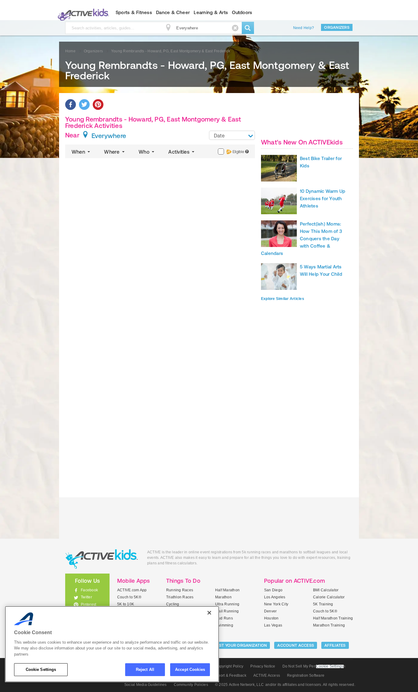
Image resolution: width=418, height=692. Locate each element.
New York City (276, 604)
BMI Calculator (325, 590)
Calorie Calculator (329, 597)
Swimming (224, 625)
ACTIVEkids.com (82, 12)
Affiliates (335, 645)
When (79, 152)
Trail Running (227, 611)
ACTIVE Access (266, 675)
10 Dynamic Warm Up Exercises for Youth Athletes (322, 198)
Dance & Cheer (173, 12)
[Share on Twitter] (84, 104)
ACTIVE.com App (132, 590)
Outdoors (242, 12)
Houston (271, 618)
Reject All (145, 669)
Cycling (172, 604)
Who (145, 152)
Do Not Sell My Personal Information (313, 666)
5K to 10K (125, 604)
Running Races (179, 590)
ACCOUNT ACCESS (295, 645)
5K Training (323, 604)
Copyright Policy (229, 666)
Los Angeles (275, 597)
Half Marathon (227, 590)
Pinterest (88, 604)
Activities (179, 152)
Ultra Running (227, 604)
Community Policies (191, 685)
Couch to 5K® (129, 597)
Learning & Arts (211, 12)
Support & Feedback (228, 675)
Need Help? (303, 28)
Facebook (89, 590)
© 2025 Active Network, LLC (239, 685)
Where (112, 152)
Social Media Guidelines (145, 685)
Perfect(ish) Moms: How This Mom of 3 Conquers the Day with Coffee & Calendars (301, 238)
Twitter (86, 597)
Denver (270, 611)
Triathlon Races (180, 597)
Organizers (336, 27)
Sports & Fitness (134, 12)
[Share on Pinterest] (98, 104)
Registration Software (305, 675)
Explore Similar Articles (282, 299)
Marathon (223, 597)
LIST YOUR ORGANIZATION (241, 645)
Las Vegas (273, 625)
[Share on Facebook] (70, 104)
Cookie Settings (41, 669)
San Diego (273, 590)
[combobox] (232, 135)
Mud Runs (224, 618)
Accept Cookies (190, 669)
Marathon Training (329, 625)
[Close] (209, 612)
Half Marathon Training (333, 618)
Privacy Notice (262, 666)
